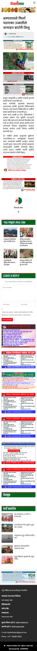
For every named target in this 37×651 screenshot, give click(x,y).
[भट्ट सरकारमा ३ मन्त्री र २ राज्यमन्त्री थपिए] (7, 517)
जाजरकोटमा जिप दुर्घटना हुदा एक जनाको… (24, 526)
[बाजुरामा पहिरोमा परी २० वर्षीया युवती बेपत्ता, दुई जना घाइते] (26, 253)
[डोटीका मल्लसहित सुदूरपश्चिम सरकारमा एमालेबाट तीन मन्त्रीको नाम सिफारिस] (26, 232)
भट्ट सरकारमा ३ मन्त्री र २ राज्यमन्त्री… (22, 515)
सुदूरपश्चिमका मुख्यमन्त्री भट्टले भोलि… (24, 558)
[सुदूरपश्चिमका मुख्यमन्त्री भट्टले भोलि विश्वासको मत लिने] (7, 560)
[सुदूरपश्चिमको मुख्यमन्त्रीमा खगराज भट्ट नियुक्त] (10, 253)
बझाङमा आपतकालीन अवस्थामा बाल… (21, 547)
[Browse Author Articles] (18, 201)
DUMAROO (24, 649)
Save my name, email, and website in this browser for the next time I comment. (17, 313)
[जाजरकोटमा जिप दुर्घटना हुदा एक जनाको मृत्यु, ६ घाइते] (7, 528)
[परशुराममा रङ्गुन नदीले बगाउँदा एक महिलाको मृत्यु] (7, 538)
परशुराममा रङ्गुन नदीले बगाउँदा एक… (24, 536)
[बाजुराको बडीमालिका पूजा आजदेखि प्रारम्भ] (10, 232)
